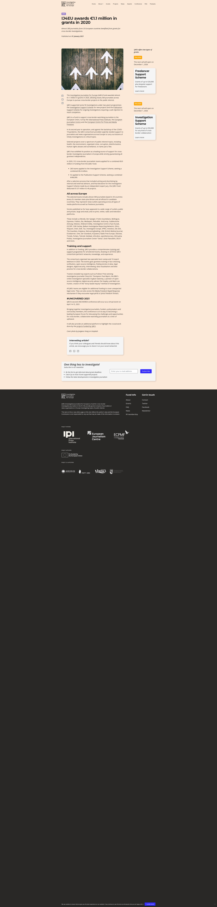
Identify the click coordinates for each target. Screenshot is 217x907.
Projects (115, 4)
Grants (108, 4)
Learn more (139, 91)
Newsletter (146, 411)
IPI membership (132, 414)
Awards (129, 4)
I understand (150, 904)
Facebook (145, 407)
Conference (138, 4)
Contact (145, 400)
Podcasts (153, 4)
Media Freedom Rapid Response (107, 291)
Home (94, 4)
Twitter (145, 403)
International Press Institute (100, 120)
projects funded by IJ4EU (86, 326)
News (122, 4)
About (100, 4)
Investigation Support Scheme (81, 107)
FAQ (146, 4)
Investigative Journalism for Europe (84, 95)
